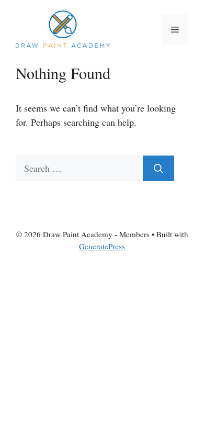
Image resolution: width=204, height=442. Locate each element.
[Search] (158, 168)
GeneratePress (102, 246)
